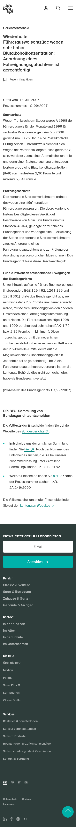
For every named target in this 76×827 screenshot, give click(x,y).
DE (5, 782)
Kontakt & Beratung (16, 758)
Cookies (26, 799)
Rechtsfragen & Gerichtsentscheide (27, 743)
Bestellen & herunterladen (20, 721)
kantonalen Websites (35, 506)
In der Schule (13, 637)
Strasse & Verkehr (16, 585)
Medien (8, 670)
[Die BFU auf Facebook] (11, 819)
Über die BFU (11, 662)
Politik (7, 678)
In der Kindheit (14, 624)
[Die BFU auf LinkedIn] (5, 819)
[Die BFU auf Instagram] (18, 819)
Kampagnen (11, 692)
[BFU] (8, 9)
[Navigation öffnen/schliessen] (70, 8)
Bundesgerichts (33, 431)
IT (19, 782)
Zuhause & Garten (16, 599)
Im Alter (9, 631)
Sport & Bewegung (17, 592)
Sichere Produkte (14, 736)
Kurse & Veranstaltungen (19, 729)
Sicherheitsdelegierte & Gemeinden (27, 751)
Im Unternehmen (15, 644)
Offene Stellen (12, 700)
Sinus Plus (10, 685)
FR (12, 782)
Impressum (9, 804)
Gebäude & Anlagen (18, 605)
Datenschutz (10, 799)
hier (27, 449)
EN (26, 782)
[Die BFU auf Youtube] (25, 819)
